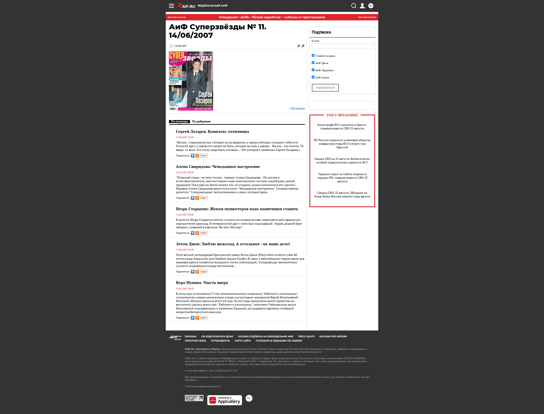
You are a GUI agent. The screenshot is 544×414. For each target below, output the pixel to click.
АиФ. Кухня (322, 77)
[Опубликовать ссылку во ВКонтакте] (192, 155)
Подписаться (325, 87)
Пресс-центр (306, 336)
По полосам (179, 121)
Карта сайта (243, 340)
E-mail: (316, 41)
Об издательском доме (217, 336)
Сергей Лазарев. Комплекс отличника (212, 131)
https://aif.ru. (191, 380)
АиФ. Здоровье (325, 70)
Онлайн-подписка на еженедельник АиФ (265, 336)
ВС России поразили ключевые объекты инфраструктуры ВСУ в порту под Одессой (342, 143)
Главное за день (325, 55)
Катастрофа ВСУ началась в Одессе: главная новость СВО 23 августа (342, 126)
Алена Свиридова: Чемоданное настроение (218, 166)
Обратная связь (195, 340)
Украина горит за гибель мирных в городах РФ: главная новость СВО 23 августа (342, 177)
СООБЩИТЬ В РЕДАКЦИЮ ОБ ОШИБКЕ (279, 340)
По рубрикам (201, 121)
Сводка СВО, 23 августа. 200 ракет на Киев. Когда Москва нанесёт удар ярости (342, 194)
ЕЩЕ (203, 155)
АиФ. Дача (322, 63)
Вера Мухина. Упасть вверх (202, 282)
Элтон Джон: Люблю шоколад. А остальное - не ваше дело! (233, 243)
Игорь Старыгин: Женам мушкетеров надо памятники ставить (237, 208)
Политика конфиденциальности (203, 386)
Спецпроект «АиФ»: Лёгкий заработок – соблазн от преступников (272, 17)
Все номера (298, 108)
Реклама (191, 336)
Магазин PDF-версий (333, 336)
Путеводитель (220, 340)
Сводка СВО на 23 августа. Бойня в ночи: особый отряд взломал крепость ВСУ (342, 160)
